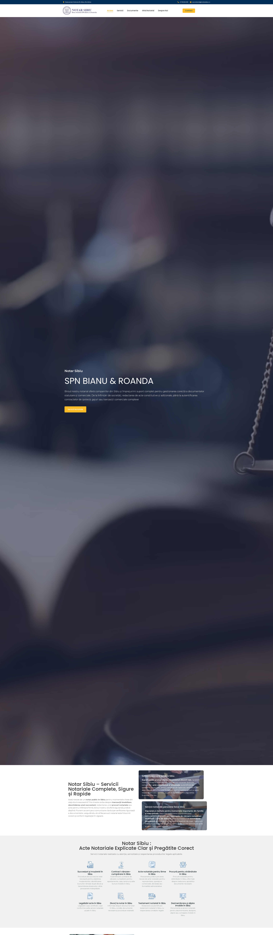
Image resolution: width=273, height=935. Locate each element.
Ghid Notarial (148, 10)
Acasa (110, 10)
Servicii (120, 10)
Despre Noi (163, 10)
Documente (132, 10)
